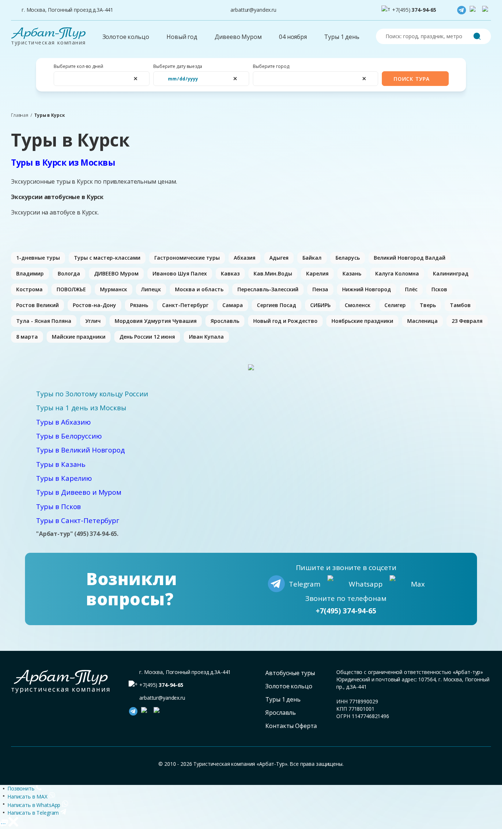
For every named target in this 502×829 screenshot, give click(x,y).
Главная (19, 115)
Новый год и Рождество (285, 320)
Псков (439, 289)
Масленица (422, 320)
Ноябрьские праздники (362, 320)
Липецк (151, 289)
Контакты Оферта (291, 726)
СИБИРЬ (320, 305)
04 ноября (293, 37)
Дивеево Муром (238, 37)
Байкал (312, 257)
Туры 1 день (341, 37)
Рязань (139, 305)
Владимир (30, 273)
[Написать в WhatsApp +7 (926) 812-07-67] (474, 10)
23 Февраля (467, 320)
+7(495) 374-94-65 (346, 611)
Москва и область (199, 289)
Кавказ (230, 273)
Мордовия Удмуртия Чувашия (156, 320)
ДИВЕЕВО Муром (116, 273)
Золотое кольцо (126, 37)
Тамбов (460, 305)
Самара (232, 305)
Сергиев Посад (276, 305)
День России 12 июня (147, 336)
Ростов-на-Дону (94, 305)
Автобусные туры (290, 673)
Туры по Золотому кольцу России (92, 393)
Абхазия (244, 257)
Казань (352, 273)
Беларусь (348, 257)
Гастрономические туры (187, 257)
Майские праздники (78, 336)
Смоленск (357, 305)
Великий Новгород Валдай (409, 257)
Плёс (411, 289)
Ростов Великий (37, 305)
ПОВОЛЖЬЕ (71, 289)
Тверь (428, 305)
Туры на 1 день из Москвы (81, 407)
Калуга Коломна (397, 273)
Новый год (181, 37)
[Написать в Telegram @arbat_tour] (461, 10)
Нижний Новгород (366, 289)
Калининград (451, 273)
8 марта (27, 336)
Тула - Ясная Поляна (43, 320)
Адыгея (278, 257)
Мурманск (113, 289)
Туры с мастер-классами (107, 257)
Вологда (69, 273)
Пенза (320, 289)
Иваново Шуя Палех (180, 273)
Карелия (317, 273)
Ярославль (225, 320)
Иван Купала (206, 336)
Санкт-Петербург (185, 305)
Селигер (395, 305)
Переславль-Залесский (267, 289)
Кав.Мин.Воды (273, 273)
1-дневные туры (38, 257)
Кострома (29, 289)
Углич (93, 320)
